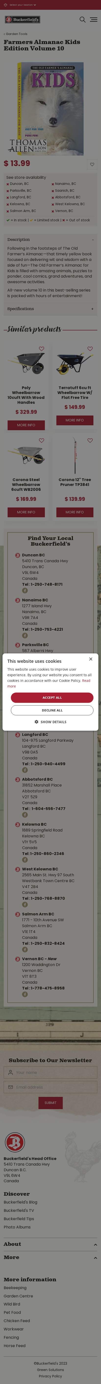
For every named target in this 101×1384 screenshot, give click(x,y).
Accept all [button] (52, 697)
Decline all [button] (52, 710)
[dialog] (50, 692)
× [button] (90, 659)
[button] (50, 722)
